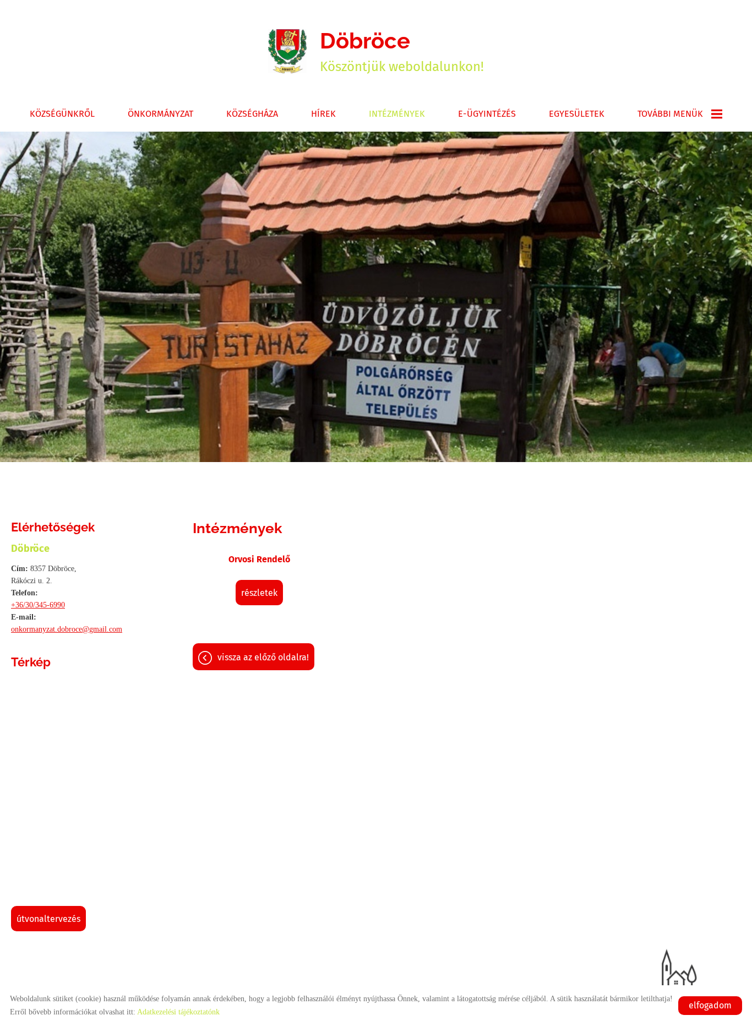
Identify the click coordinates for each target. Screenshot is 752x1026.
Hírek (323, 113)
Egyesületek (576, 113)
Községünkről (62, 113)
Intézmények (397, 113)
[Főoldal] (287, 51)
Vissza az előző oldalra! (263, 657)
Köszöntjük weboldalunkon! (402, 51)
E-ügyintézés (487, 113)
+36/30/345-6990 (38, 605)
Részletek (259, 593)
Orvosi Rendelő (259, 559)
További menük (670, 113)
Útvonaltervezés (48, 919)
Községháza (252, 113)
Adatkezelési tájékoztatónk (178, 1012)
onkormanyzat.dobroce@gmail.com (66, 629)
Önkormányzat (160, 113)
